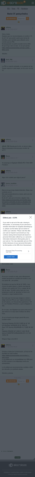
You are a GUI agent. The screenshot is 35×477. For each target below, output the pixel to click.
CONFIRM (11, 257)
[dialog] (17, 238)
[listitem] (17, 251)
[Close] (31, 218)
